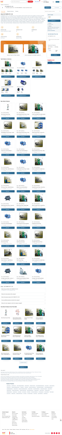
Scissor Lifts (8, 387)
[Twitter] (57, 433)
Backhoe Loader (32, 385)
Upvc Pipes (35, 393)
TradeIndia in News (15, 417)
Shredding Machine (10, 388)
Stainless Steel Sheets (15, 390)
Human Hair (8, 385)
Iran (28, 429)
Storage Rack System (44, 388)
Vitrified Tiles (13, 393)
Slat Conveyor (42, 390)
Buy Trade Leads (34, 414)
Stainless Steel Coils (19, 393)
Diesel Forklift (30, 388)
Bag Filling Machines (30, 390)
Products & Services (10, 11)
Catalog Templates (24, 420)
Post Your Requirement (45, 413)
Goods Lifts (8, 393)
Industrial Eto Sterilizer (40, 387)
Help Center (4, 413)
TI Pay (23, 416)
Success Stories (14, 414)
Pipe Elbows (45, 393)
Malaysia (14, 429)
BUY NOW (7, 118)
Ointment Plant (47, 390)
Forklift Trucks (14, 385)
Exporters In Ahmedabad (51, 30)
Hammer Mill (15, 388)
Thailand (11, 429)
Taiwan (8, 429)
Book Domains (24, 414)
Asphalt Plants (36, 390)
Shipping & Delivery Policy (6, 417)
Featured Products (54, 417)
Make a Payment (14, 423)
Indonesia (17, 429)
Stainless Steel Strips (23, 390)
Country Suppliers (54, 416)
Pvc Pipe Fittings (30, 393)
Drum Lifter (46, 385)
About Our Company (15, 413)
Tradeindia (2, 4)
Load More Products (23, 362)
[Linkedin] (54, 433)
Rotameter (22, 387)
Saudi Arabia (23, 429)
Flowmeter (26, 387)
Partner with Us (14, 422)
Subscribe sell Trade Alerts (45, 416)
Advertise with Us (24, 413)
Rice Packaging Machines (48, 387)
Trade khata (23, 417)
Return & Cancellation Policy (6, 416)
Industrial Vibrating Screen (15, 387)
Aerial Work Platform (36, 388)
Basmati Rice (27, 385)
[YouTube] (59, 433)
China (5, 429)
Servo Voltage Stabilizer (20, 385)
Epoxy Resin (50, 388)
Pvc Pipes (25, 393)
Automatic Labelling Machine (23, 388)
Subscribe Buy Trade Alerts (36, 416)
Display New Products (35, 413)
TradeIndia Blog (14, 416)
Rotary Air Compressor (32, 387)
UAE (20, 429)
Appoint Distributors (25, 421)
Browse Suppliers (44, 414)
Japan (3, 429)
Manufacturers (54, 413)
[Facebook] (52, 433)
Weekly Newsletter (14, 425)
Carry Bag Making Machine (40, 385)
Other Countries (32, 429)
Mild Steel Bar (9, 390)
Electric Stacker (52, 385)
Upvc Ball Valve (40, 393)
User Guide (3, 414)
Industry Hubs (54, 414)
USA (26, 429)
